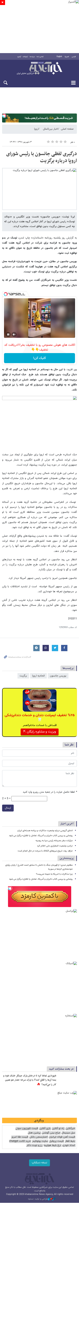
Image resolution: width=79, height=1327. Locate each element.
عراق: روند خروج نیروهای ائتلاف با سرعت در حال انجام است (45, 851)
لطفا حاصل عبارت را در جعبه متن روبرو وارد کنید (50, 792)
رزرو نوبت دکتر (34, 1145)
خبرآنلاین (39, 68)
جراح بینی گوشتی (51, 1133)
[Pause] (8, 334)
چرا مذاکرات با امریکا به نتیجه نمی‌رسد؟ (54, 874)
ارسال (8, 808)
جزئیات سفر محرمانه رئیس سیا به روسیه (54, 840)
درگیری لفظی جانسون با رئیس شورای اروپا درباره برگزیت (41, 157)
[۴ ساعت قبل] (67, 1080)
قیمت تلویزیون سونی (26, 1129)
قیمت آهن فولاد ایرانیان (62, 1137)
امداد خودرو (68, 1145)
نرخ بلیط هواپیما (52, 1145)
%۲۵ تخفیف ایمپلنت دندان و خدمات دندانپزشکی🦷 (40, 718)
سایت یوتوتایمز (40, 1141)
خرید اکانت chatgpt (20, 1141)
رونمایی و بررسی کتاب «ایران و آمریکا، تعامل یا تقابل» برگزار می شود (41, 835)
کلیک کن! (39, 358)
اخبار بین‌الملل (50, 129)
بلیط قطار (70, 1141)
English (59, 56)
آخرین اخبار (67, 823)
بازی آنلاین (45, 1129)
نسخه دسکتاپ (39, 1163)
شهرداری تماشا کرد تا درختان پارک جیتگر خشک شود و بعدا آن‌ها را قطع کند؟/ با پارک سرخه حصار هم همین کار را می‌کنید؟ (29, 1080)
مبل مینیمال (68, 1133)
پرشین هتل (34, 1133)
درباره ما (32, 56)
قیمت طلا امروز (19, 1137)
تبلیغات (25, 56)
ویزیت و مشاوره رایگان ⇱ (39, 731)
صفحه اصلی (67, 129)
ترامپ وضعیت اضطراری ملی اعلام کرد (55, 846)
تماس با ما (40, 56)
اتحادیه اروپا (38, 676)
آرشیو (19, 56)
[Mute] (14, 334)
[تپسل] (4, 116)
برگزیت (23, 676)
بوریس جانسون (58, 676)
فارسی (74, 56)
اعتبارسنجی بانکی (38, 1137)
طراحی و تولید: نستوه (38, 1199)
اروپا (36, 129)
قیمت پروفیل (56, 1141)
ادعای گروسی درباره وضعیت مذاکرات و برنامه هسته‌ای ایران (45, 830)
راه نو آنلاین (58, 1129)
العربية (67, 56)
